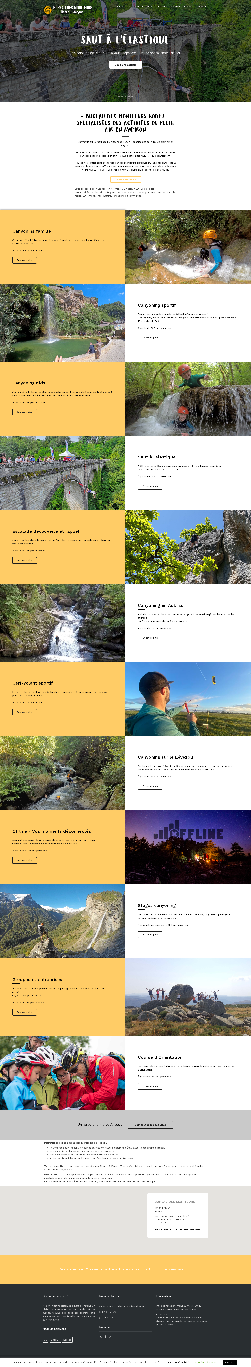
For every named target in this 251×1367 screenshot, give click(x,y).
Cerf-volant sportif (125, 64)
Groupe (175, 6)
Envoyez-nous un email (187, 1229)
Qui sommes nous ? (125, 179)
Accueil (120, 6)
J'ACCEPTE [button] (230, 1362)
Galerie (188, 6)
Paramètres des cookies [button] (206, 1362)
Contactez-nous (173, 1269)
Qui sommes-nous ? (140, 6)
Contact (201, 6)
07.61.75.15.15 (194, 1305)
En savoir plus (24, 260)
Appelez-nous (163, 1229)
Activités (162, 6)
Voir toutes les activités (150, 1124)
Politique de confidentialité (176, 1362)
